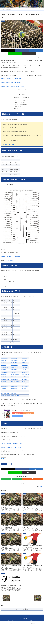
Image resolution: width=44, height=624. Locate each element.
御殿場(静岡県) (24, 372)
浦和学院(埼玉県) (14, 365)
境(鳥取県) (23, 381)
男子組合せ (9, 249)
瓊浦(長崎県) (24, 388)
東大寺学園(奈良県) (14, 379)
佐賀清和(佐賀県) (14, 388)
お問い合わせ (32, 620)
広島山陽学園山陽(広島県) (16, 381)
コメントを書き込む (22, 609)
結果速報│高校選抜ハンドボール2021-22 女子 (11, 82)
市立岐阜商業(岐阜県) (15, 374)
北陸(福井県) (13, 372)
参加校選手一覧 (18, 106)
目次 (20, 94)
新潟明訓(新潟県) (4, 369)
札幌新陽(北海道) (4, 358)
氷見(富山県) (24, 369)
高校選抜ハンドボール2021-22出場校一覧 (10, 256)
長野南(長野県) (14, 369)
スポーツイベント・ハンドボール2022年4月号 (22, 410)
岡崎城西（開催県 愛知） (5, 395)
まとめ (16, 108)
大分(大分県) (13, 390)
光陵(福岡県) (3, 388)
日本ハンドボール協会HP (8, 144)
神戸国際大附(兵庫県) (5, 379)
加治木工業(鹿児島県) (5, 393)
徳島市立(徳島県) (4, 386)
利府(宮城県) (24, 360)
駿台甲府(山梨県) (25, 367)
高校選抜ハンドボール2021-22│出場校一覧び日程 (12, 86)
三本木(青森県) (14, 358)
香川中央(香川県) (25, 383)
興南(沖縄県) (13, 393)
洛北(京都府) (13, 376)
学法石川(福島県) (4, 362)
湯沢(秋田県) (3, 360)
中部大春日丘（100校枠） (16, 395)
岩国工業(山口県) (14, 383)
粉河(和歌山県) (24, 379)
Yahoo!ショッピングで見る (17, 416)
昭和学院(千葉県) (25, 365)
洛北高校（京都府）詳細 (20, 102)
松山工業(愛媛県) (14, 386)
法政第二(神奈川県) (14, 367)
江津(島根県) (3, 383)
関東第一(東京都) (4, 367)
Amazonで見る (28, 413)
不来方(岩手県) (24, 358)
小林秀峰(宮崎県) (25, 390)
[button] (29, 53)
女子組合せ (10, 260)
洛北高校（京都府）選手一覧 (21, 104)
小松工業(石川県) (4, 372)
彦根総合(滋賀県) (4, 376)
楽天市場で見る (17, 413)
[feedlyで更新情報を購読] (11, 479)
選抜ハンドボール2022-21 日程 (21, 99)
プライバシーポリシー (11, 620)
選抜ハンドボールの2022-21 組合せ (22, 100)
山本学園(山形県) (14, 360)
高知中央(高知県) (25, 386)
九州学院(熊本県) (4, 390)
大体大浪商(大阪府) (25, 376)
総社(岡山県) (3, 381)
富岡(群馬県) (3, 365)
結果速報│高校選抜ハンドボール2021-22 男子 (11, 78)
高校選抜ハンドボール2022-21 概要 (22, 97)
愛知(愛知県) (3, 374)
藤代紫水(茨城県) (14, 362)
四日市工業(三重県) (25, 374)
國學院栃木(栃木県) (25, 362)
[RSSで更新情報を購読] (32, 479)
